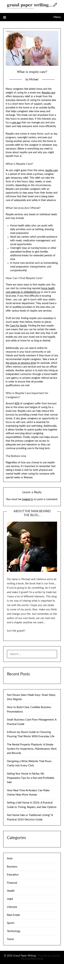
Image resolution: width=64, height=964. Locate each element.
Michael (33, 79)
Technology (13, 931)
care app (16, 122)
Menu (57, 17)
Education (12, 874)
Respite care (48, 93)
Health (11, 891)
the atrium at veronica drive (21, 363)
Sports (10, 923)
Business (12, 866)
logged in (27, 499)
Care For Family (18, 326)
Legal (10, 899)
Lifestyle (12, 907)
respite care (51, 170)
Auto (10, 858)
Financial (12, 883)
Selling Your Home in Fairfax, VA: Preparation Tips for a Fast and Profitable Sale (30, 778)
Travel (10, 939)
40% (17, 403)
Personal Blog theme (32, 959)
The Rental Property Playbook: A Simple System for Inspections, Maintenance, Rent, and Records (32, 749)
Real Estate (13, 915)
